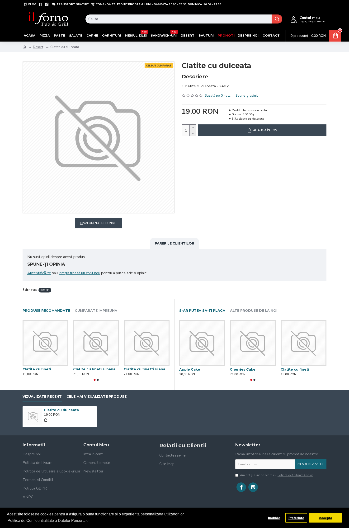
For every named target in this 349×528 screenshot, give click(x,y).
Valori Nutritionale (100, 223)
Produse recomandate (46, 311)
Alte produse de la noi (253, 311)
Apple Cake (189, 369)
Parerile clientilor (174, 243)
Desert (38, 47)
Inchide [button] (274, 518)
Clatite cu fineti (37, 369)
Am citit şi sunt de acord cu (276, 475)
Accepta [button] (325, 518)
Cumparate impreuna (96, 311)
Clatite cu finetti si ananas (147, 369)
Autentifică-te (39, 273)
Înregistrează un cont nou (79, 273)
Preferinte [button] (296, 518)
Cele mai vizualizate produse (96, 397)
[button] (94, 380)
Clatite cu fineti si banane (96, 369)
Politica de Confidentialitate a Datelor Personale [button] (48, 521)
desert (44, 290)
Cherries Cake (242, 369)
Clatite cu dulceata (61, 410)
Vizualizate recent (42, 397)
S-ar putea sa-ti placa (202, 311)
